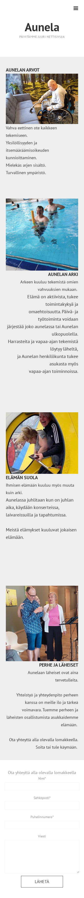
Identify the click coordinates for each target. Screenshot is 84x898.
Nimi (41, 778)
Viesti (42, 836)
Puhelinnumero (41, 817)
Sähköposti (41, 798)
